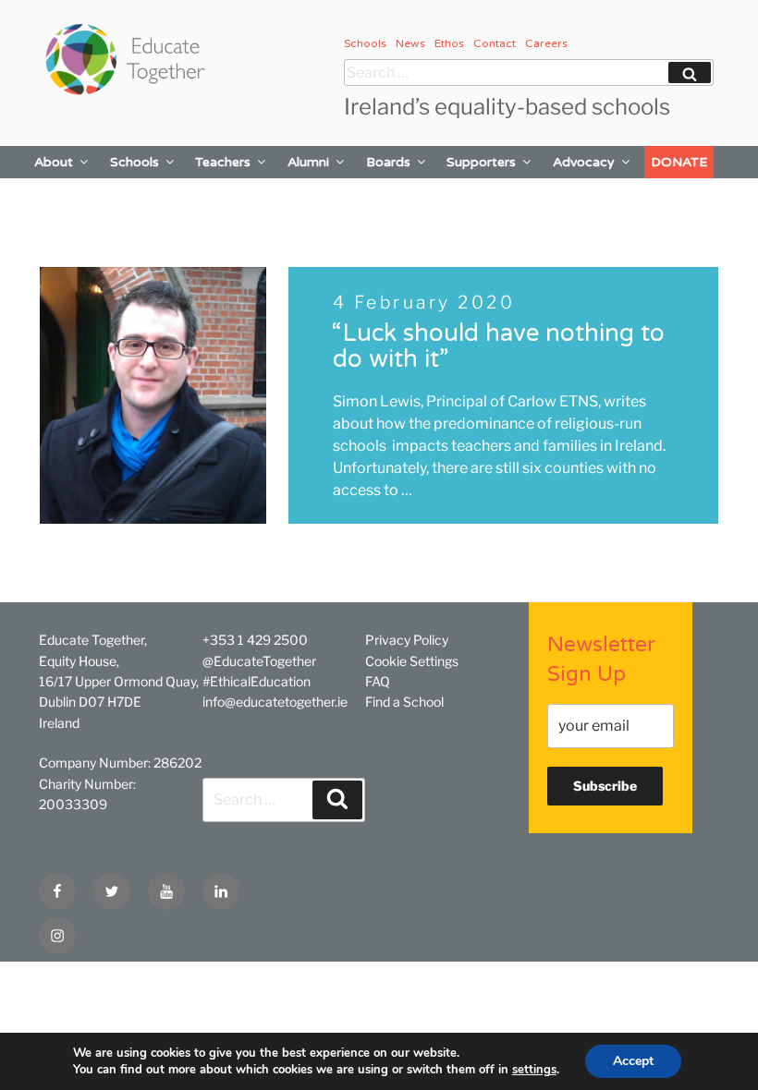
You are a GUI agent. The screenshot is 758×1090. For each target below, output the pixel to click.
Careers (546, 43)
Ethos (449, 43)
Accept (633, 1061)
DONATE (679, 162)
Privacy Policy (406, 640)
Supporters (481, 162)
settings (534, 1069)
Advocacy (584, 162)
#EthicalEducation (256, 681)
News (410, 43)
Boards (388, 162)
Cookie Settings (411, 661)
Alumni (308, 162)
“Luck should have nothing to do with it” (498, 346)
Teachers (223, 162)
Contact (494, 43)
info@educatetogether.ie (275, 701)
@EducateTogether (259, 661)
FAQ (377, 681)
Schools (365, 43)
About (53, 162)
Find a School (404, 701)
